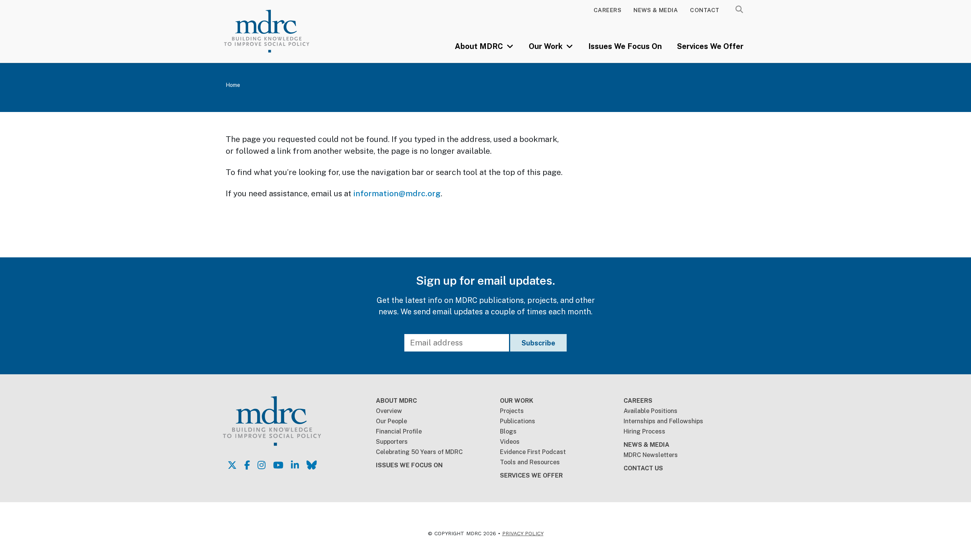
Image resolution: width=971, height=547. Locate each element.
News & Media (655, 10)
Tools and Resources (530, 462)
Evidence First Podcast (533, 452)
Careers (608, 10)
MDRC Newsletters (651, 455)
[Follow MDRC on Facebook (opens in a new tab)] (247, 465)
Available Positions (650, 411)
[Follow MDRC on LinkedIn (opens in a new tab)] (295, 465)
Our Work (546, 46)
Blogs (508, 431)
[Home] (277, 31)
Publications (517, 421)
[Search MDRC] (739, 9)
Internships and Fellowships (663, 421)
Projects (512, 411)
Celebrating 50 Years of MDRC (419, 452)
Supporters (392, 441)
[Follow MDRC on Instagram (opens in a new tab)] (262, 465)
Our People (391, 421)
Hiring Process (644, 431)
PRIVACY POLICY (523, 533)
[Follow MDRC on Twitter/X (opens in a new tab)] (232, 465)
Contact (705, 10)
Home (233, 85)
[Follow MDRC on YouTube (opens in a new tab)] (278, 465)
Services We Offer (710, 46)
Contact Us (643, 468)
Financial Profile (399, 431)
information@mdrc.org (397, 193)
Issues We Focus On (625, 46)
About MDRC (480, 46)
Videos (510, 441)
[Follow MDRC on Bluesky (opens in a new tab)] (311, 465)
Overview (389, 411)
